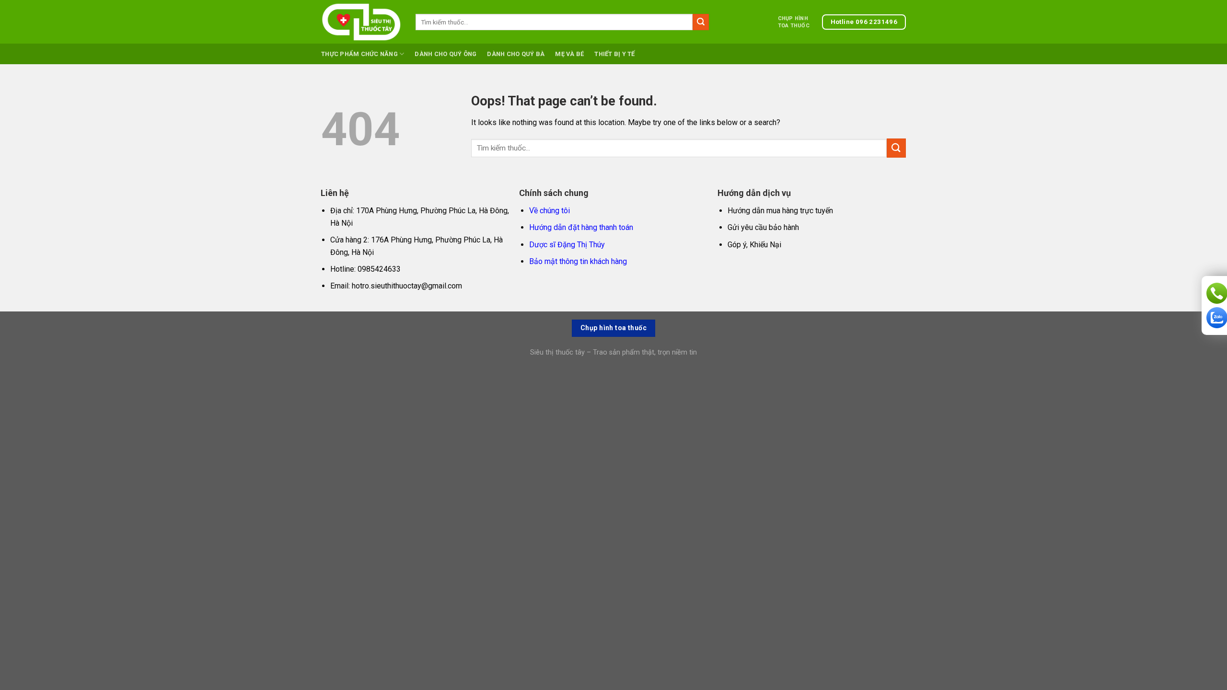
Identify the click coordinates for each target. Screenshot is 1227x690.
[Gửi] (701, 22)
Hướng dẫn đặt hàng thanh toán (581, 227)
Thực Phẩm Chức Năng (359, 54)
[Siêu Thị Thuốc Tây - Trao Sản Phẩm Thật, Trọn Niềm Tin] (361, 22)
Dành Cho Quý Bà (515, 54)
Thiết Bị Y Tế (614, 54)
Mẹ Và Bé (569, 54)
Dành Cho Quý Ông (445, 54)
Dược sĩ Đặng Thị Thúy (567, 244)
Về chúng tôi (549, 210)
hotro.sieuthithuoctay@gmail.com (407, 285)
